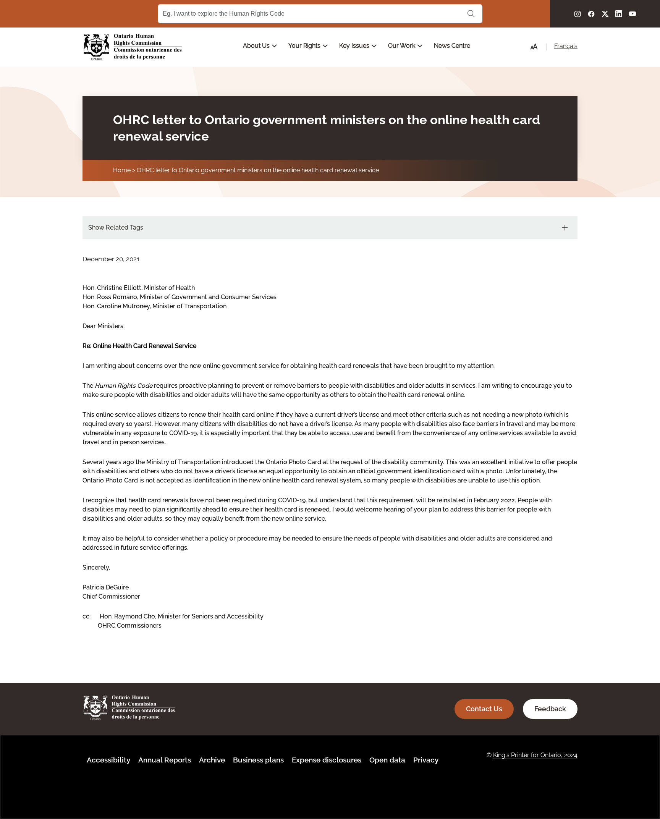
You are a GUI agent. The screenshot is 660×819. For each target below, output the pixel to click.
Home (122, 170)
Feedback (550, 709)
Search (471, 13)
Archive (212, 760)
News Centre (452, 45)
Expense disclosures (326, 760)
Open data (387, 760)
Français (566, 46)
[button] (534, 46)
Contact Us (484, 709)
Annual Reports (164, 760)
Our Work (402, 45)
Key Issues (355, 45)
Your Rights (305, 45)
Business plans (258, 760)
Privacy (425, 760)
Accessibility (108, 760)
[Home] (133, 47)
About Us (257, 45)
